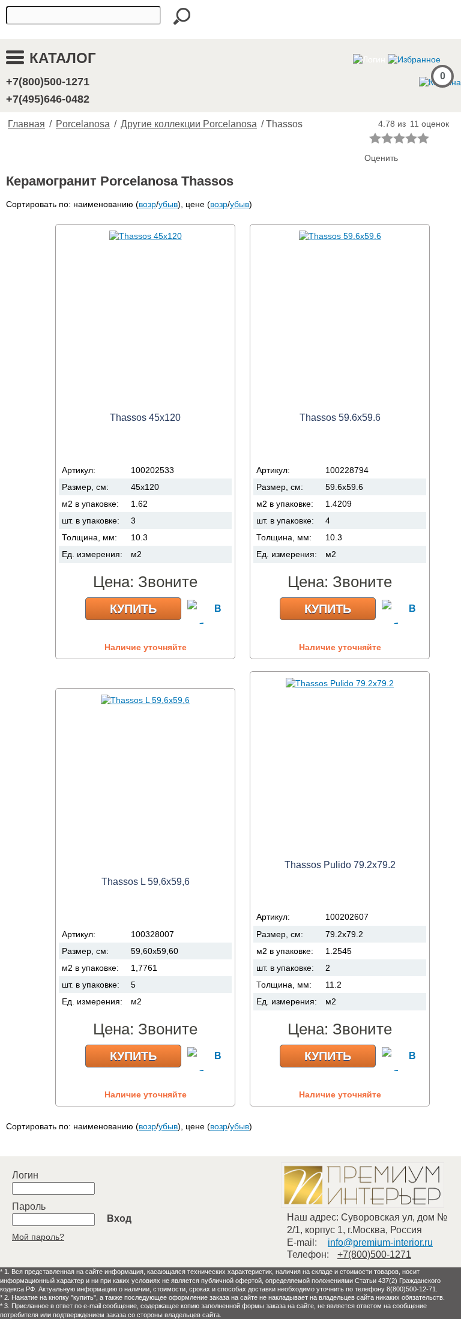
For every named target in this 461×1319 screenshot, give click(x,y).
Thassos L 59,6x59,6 (145, 882)
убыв (168, 204)
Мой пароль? (38, 1237)
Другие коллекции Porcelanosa (189, 124)
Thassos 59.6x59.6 (340, 417)
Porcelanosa (83, 124)
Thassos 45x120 (145, 417)
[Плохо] (387, 138)
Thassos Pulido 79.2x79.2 (340, 865)
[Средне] (399, 138)
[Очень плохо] (375, 138)
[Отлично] (423, 138)
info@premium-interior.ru (380, 1242)
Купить (133, 608)
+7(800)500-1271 (47, 82)
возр (147, 204)
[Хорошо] (411, 138)
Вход (119, 1218)
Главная (26, 124)
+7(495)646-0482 (47, 99)
